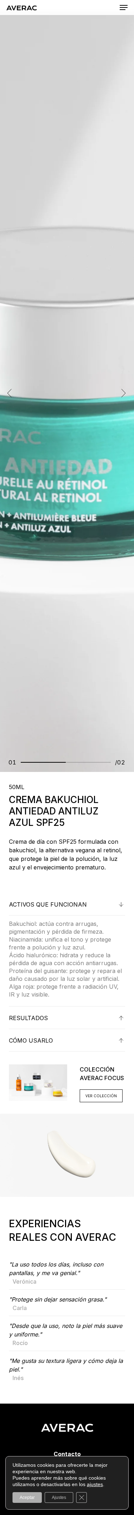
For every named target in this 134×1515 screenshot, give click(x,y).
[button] (124, 7)
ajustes (95, 1484)
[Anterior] (9, 392)
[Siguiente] (123, 392)
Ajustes (59, 1497)
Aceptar (27, 1497)
